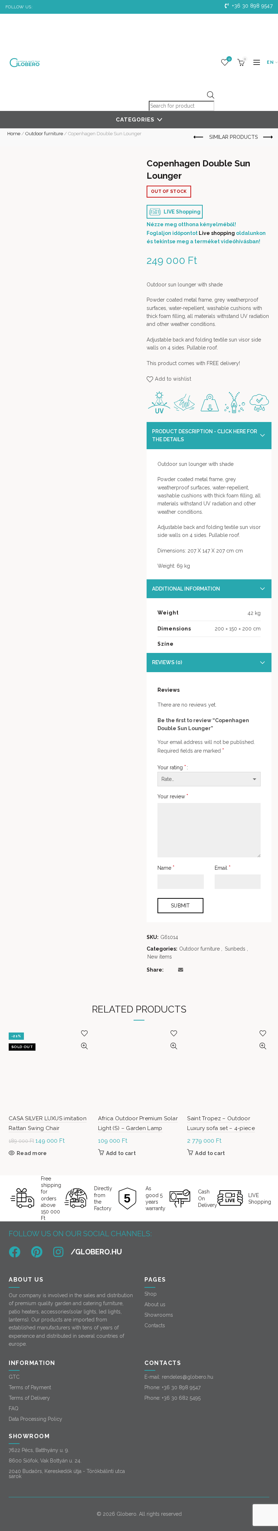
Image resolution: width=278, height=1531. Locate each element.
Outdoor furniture (44, 133)
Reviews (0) (167, 662)
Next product (267, 137)
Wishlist (229, 59)
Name (165, 867)
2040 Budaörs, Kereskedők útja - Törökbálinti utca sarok (67, 1473)
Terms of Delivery (29, 1398)
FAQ (13, 1408)
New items (159, 957)
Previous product (199, 137)
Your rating (171, 767)
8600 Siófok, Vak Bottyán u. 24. (45, 1461)
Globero (126, 1514)
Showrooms (158, 1315)
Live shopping (217, 233)
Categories (135, 119)
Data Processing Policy (35, 1419)
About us (154, 1304)
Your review (172, 796)
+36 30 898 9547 (252, 6)
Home (13, 133)
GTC (14, 1377)
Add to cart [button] (121, 1153)
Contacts (154, 1325)
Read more (32, 1153)
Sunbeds (235, 949)
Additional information (186, 589)
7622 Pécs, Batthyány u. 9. (39, 1450)
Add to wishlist (173, 379)
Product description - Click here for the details (204, 435)
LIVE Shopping (182, 212)
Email (223, 867)
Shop (150, 1294)
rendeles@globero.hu (187, 1377)
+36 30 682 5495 (181, 1398)
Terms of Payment (30, 1387)
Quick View (84, 1046)
